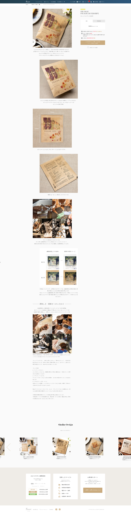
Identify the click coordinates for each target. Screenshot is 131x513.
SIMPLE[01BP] (61, 457)
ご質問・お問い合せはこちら (93, 490)
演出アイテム (46, 1)
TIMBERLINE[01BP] (94, 457)
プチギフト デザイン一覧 (35, 4)
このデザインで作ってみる (92, 42)
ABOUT (79, 1)
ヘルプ (85, 1)
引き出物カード (60, 1)
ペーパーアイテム (39, 1)
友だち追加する (99, 31)
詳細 (94, 38)
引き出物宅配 (53, 1)
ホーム (27, 4)
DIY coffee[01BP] (28, 457)
